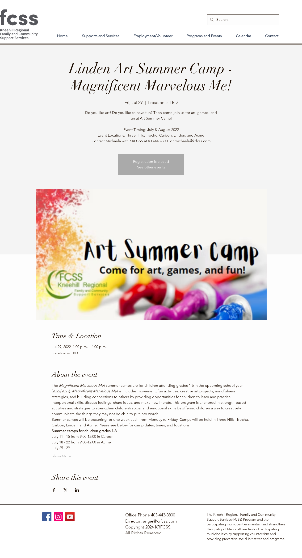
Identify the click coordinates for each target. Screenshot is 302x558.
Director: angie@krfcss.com (151, 521)
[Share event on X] (65, 490)
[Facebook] (46, 516)
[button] (100, 34)
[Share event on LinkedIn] (77, 490)
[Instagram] (58, 516)
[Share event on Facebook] (54, 490)
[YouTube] (70, 516)
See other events (151, 167)
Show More (61, 456)
